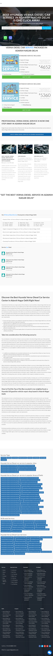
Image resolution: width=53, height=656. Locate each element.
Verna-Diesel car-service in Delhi (7, 545)
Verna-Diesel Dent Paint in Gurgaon (20, 615)
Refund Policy (48, 655)
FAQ (4, 574)
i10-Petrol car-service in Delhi (46, 537)
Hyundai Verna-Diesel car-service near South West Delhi (33, 492)
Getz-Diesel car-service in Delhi (19, 541)
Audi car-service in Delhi (29, 527)
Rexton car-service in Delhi (6, 531)
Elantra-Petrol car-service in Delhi (21, 545)
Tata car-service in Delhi (18, 523)
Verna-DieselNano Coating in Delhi (7, 633)
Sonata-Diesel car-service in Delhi (7, 547)
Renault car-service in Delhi (6, 525)
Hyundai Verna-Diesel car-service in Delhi (8, 465)
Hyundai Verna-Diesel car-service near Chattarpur (10, 502)
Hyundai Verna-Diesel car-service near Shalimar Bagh (31, 511)
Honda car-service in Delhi (29, 521)
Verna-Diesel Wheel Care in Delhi (7, 622)
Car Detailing (3, 459)
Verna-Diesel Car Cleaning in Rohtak (46, 619)
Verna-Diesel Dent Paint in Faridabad (41, 574)
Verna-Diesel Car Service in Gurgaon (20, 612)
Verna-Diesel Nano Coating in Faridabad (41, 594)
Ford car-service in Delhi (28, 523)
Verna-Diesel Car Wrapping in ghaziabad (28, 590)
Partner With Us (4, 581)
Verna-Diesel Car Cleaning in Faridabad (41, 578)
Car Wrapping (36, 457)
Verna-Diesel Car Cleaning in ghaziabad (28, 578)
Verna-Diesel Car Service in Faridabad (41, 571)
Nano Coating (42, 457)
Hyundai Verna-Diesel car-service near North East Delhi (11, 488)
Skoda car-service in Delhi (6, 527)
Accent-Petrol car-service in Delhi (33, 541)
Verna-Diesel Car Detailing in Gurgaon (20, 636)
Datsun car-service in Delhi (42, 525)
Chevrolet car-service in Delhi (40, 523)
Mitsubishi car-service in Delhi (17, 527)
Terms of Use (34, 655)
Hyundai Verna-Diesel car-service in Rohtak (27, 467)
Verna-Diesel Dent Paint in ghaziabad (28, 574)
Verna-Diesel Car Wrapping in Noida (33, 629)
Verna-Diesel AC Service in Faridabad (41, 586)
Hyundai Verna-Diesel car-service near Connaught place (33, 506)
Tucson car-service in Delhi (46, 551)
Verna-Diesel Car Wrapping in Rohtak (46, 629)
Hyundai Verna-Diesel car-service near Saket (9, 482)
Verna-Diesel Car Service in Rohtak (45, 612)
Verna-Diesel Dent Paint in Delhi (7, 615)
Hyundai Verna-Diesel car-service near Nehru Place (30, 480)
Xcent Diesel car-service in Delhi (35, 549)
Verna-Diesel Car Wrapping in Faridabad (41, 590)
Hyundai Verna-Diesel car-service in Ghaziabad (26, 469)
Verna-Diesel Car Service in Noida (32, 612)
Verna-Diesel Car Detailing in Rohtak (46, 636)
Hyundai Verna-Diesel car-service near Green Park (10, 480)
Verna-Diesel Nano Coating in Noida (33, 633)
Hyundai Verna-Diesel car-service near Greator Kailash (11, 506)
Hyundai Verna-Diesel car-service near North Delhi (10, 486)
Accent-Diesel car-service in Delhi (7, 543)
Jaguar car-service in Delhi (28, 529)
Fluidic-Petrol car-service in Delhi (21, 543)
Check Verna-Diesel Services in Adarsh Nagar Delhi (27, 134)
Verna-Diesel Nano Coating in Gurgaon (20, 633)
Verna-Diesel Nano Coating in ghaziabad (28, 594)
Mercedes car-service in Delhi (17, 529)
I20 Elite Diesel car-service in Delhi (34, 547)
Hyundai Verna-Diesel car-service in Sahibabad (9, 471)
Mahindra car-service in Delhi (6, 523)
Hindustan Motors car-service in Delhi (42, 529)
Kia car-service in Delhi (17, 531)
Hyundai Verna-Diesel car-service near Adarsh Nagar (30, 486)
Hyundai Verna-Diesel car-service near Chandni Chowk (32, 484)
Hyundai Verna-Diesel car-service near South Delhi (29, 477)
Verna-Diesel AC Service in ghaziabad (28, 586)
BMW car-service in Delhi (40, 527)
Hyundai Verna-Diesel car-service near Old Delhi (10, 498)
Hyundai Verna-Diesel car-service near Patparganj (10, 504)
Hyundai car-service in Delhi (18, 521)
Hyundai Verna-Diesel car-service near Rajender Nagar (30, 498)
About (4, 572)
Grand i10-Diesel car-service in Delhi (8, 539)
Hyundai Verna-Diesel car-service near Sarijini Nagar (10, 484)
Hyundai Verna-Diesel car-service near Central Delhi (32, 488)
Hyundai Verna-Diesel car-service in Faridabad (9, 467)
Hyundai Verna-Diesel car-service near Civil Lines (10, 496)
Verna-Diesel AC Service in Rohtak (45, 626)
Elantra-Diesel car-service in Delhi (35, 545)
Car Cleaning (15, 457)
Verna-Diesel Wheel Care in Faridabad (41, 582)
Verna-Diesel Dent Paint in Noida (33, 615)
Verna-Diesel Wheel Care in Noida (33, 622)
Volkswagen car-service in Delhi (18, 525)
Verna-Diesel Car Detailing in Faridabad (41, 599)
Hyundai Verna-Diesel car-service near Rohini (29, 504)
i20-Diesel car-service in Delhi (36, 539)
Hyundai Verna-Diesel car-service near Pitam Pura (30, 508)
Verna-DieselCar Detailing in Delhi (6, 636)
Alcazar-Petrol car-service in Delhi (7, 553)
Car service (3, 457)
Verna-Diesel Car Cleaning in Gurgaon (20, 619)
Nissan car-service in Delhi (30, 525)
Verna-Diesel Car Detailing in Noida (32, 636)
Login (4, 583)
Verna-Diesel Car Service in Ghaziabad (28, 571)
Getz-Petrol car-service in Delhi (7, 537)
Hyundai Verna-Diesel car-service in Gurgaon (26, 465)
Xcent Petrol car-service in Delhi (7, 551)
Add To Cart (26, 77)
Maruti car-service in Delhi (6, 521)
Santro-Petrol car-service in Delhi (33, 537)
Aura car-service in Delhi (19, 553)
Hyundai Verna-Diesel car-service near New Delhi (10, 490)
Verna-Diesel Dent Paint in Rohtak (46, 615)
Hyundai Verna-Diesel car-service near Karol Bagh (30, 502)
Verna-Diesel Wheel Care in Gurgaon (20, 622)
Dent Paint (9, 457)
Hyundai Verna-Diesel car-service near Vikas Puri (10, 508)
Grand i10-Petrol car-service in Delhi (22, 539)
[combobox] (12, 28)
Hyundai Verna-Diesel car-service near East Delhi (29, 490)
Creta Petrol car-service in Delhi (20, 547)
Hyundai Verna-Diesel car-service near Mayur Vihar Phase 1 (12, 500)
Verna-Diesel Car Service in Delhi (6, 612)
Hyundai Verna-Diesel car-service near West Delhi (10, 494)
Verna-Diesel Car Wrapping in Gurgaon (20, 629)
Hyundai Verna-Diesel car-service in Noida (9, 469)
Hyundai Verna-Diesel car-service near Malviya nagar (10, 513)
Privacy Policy (41, 655)
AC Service (30, 457)
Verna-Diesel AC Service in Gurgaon (20, 626)
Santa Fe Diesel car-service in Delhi (21, 549)
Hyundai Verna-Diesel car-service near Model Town (30, 496)
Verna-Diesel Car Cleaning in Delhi (6, 619)
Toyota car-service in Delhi (40, 521)
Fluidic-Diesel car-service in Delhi (35, 543)
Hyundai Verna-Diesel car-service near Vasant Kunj (33, 500)
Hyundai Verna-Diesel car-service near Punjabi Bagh (10, 511)
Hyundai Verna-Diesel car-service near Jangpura (29, 494)
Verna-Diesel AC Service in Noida (32, 626)
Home (4, 570)
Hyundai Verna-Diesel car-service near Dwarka (9, 477)
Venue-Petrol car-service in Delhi (34, 551)
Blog (4, 578)
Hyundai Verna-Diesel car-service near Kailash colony (31, 513)
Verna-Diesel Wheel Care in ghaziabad (28, 582)
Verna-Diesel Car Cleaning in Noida (32, 619)
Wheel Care (13, 576)
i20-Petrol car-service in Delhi (6, 541)
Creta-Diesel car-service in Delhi (20, 551)
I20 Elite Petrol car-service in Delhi (7, 549)
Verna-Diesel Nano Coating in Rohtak (46, 633)
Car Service (13, 570)
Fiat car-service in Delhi (5, 529)
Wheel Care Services (22, 457)
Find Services (46, 28)
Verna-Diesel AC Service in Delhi (6, 626)
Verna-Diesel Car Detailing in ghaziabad (28, 599)
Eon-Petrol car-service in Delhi (19, 537)
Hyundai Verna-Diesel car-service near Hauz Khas (28, 482)
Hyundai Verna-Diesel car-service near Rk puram (10, 515)
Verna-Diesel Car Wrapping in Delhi (7, 629)
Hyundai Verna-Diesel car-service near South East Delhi (11, 492)
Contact (4, 576)
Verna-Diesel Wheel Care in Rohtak (46, 622)
